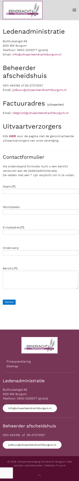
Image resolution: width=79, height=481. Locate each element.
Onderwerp (11, 248)
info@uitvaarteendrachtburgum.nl (36, 54)
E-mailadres (13, 227)
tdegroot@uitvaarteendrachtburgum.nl (40, 113)
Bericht (10, 268)
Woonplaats (11, 207)
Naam (9, 186)
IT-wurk (61, 465)
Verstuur (9, 302)
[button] (74, 10)
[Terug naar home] (23, 10)
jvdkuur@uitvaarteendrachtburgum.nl (39, 90)
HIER (12, 136)
